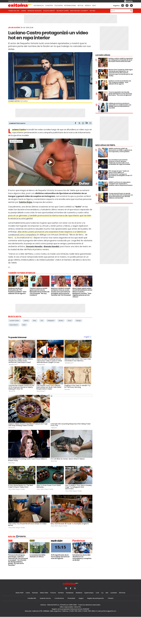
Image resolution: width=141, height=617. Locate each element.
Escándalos (39, 5)
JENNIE (23, 11)
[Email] (90, 123)
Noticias (35, 593)
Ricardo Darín (63, 11)
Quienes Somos (45, 598)
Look (97, 593)
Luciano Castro (19, 129)
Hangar (78, 320)
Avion (69, 320)
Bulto (24, 325)
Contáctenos (59, 598)
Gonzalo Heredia (34, 246)
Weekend (79, 593)
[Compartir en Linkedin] (87, 123)
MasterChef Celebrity (79, 11)
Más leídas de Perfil (105, 145)
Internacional (70, 5)
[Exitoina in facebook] (127, 5)
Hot (42, 320)
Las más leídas (102, 55)
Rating (92, 11)
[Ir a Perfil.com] (128, 2)
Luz (102, 593)
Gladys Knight (49, 11)
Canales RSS (32, 598)
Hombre (61, 593)
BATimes (122, 593)
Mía (107, 593)
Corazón (49, 5)
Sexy (94, 5)
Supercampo (89, 593)
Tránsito (110, 598)
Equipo (81, 598)
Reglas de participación (95, 598)
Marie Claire (44, 593)
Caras (28, 593)
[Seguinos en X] (131, 5)
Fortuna (53, 593)
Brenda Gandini (51, 246)
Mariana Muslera (35, 11)
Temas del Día (13, 11)
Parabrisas (69, 593)
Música (88, 5)
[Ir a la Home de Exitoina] (20, 5)
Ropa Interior (14, 325)
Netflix (80, 5)
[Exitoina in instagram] (122, 5)
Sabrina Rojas (25, 202)
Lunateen (113, 593)
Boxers (61, 320)
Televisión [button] (58, 5)
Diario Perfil (19, 593)
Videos (26, 320)
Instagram (51, 320)
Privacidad (71, 598)
